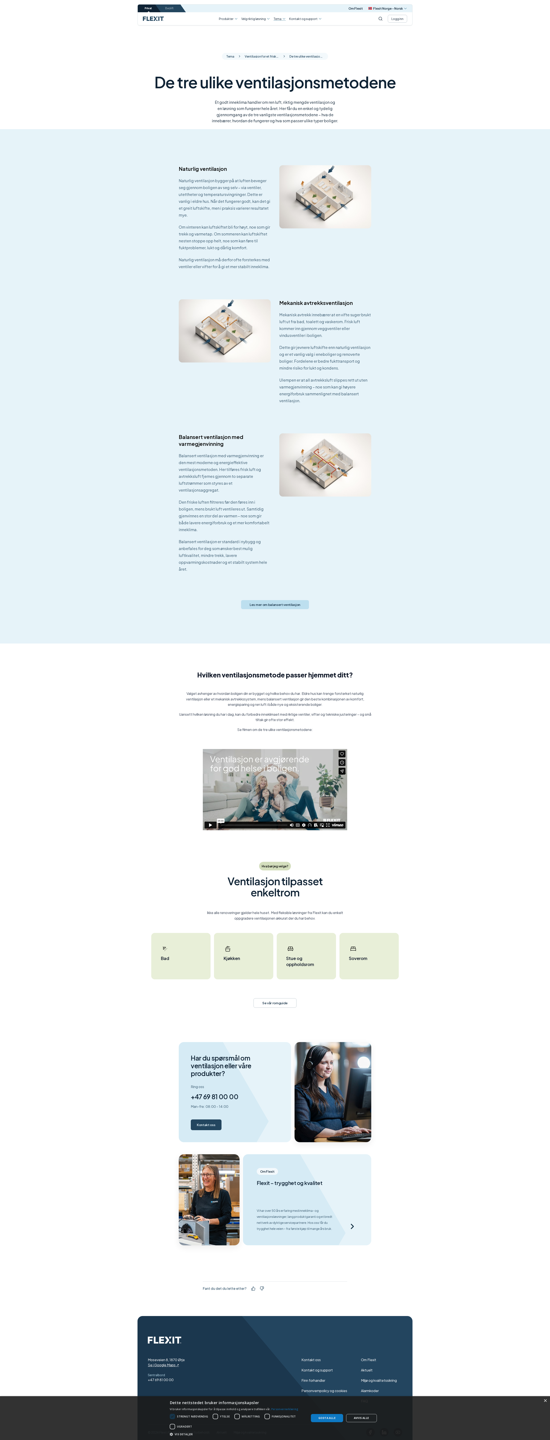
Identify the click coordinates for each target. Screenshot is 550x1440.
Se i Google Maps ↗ (163, 1365)
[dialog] (275, 1418)
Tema (277, 19)
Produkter (226, 18)
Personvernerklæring (284, 1409)
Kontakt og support (303, 18)
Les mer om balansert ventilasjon (275, 604)
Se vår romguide (275, 1003)
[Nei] (261, 1288)
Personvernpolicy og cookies (324, 1390)
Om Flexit (355, 8)
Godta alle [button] (327, 1418)
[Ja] (253, 1288)
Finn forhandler (313, 1380)
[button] (237, 1434)
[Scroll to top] (153, 19)
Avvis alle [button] (361, 1418)
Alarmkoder (370, 1390)
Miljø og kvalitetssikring (379, 1380)
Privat (148, 8)
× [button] (545, 1400)
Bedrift (169, 8)
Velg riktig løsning (253, 18)
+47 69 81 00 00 (214, 1097)
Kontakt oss (206, 1125)
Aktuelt (367, 1370)
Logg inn (397, 19)
